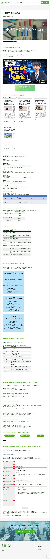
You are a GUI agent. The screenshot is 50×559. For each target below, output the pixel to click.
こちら (28, 54)
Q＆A (9, 56)
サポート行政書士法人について (33, 2)
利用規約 (3, 550)
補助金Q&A (39, 2)
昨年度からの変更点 (25, 435)
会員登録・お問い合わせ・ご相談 (24, 531)
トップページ (14, 2)
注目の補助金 (21, 2)
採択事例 (28, 2)
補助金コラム (24, 2)
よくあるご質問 (40, 435)
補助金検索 (18, 2)
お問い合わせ (46, 2)
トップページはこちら (9, 435)
